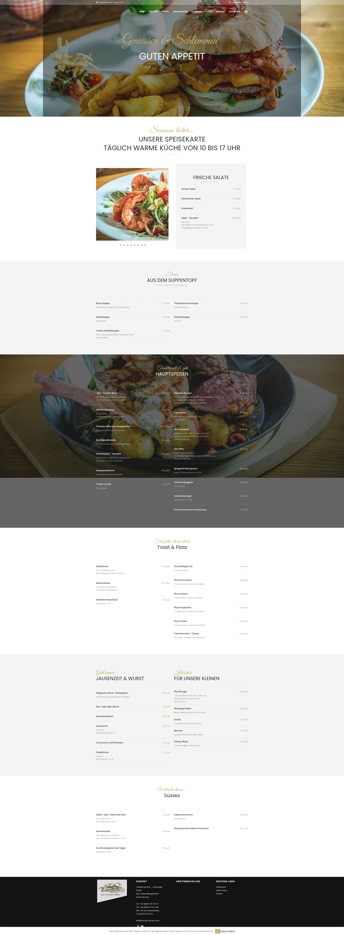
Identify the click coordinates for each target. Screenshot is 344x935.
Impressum (221, 887)
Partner (219, 893)
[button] (120, 245)
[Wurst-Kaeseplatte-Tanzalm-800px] (132, 204)
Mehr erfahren (228, 931)
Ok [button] (218, 931)
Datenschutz (221, 890)
